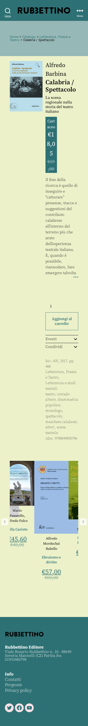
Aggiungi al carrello (62, 321)
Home (14, 37)
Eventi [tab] (51, 339)
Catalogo (29, 37)
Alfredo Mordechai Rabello (31, 543)
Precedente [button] (4, 521)
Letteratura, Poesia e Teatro (40, 38)
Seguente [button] (83, 521)
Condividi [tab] (54, 346)
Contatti (13, 679)
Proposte (13, 685)
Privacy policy (18, 690)
